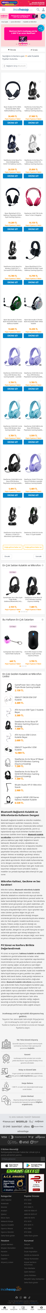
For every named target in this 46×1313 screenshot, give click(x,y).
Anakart (4, 1210)
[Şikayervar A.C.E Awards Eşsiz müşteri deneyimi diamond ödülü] (14, 1183)
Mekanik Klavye (7, 1221)
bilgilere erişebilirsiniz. (32, 1103)
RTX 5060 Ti (28, 1207)
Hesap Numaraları (31, 1259)
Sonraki (39, 556)
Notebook (4, 1203)
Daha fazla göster (8, 1235)
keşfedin (31, 1048)
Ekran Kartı (5, 1218)
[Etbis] (36, 1183)
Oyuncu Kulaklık (7, 1225)
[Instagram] (21, 1297)
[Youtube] (25, 1297)
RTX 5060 (27, 1203)
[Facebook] (16, 1297)
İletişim (27, 1244)
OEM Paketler (6, 1200)
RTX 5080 (27, 1228)
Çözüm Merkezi (7, 1244)
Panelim (4, 1251)
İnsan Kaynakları (30, 1251)
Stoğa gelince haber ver (12, 547)
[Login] (3, 9)
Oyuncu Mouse (7, 1228)
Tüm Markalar (29, 1268)
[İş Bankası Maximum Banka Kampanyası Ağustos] (23, 35)
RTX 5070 (27, 1221)
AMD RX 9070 (29, 1218)
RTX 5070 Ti (28, 1225)
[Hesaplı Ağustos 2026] (23, 3)
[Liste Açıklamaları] (43, 565)
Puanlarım (5, 1255)
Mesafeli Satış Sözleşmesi (34, 1279)
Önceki (7, 556)
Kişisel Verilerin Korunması (30, 1263)
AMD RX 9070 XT (30, 1214)
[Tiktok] (29, 1297)
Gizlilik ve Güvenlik (31, 1255)
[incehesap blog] (11, 1278)
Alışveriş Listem (7, 1262)
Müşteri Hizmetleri (8, 1248)
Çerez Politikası (30, 1275)
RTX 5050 (27, 1200)
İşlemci (4, 1214)
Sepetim (4, 1259)
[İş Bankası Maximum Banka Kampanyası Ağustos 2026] (23, 16)
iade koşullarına (26, 1076)
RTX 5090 (27, 1232)
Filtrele (13, 50)
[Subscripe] (43, 1159)
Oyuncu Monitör (7, 1232)
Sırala (35, 50)
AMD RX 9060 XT (30, 1210)
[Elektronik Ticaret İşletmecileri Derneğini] (24, 1142)
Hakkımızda (28, 1248)
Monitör (4, 1207)
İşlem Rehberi (29, 1272)
